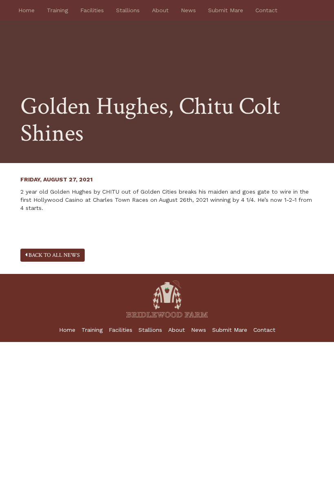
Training (57, 10)
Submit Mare (225, 10)
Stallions (128, 10)
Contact (266, 10)
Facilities (92, 10)
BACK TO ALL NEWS (53, 255)
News (188, 10)
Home (26, 10)
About (160, 10)
